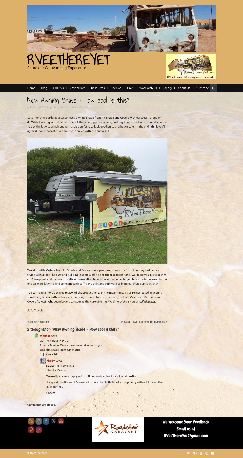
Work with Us (148, 88)
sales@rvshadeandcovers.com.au (59, 301)
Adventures (77, 88)
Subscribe (202, 88)
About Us (184, 88)
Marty (55, 107)
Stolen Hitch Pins (40, 321)
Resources (98, 88)
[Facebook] (183, 453)
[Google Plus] (195, 453)
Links (130, 88)
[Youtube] (201, 453)
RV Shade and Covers (115, 117)
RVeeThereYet (68, 59)
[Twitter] (189, 453)
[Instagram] (207, 453)
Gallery (167, 88)
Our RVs (58, 88)
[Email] (213, 453)
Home (31, 88)
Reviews (116, 88)
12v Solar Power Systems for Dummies (142, 321)
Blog (44, 88)
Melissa (45, 335)
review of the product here (82, 292)
